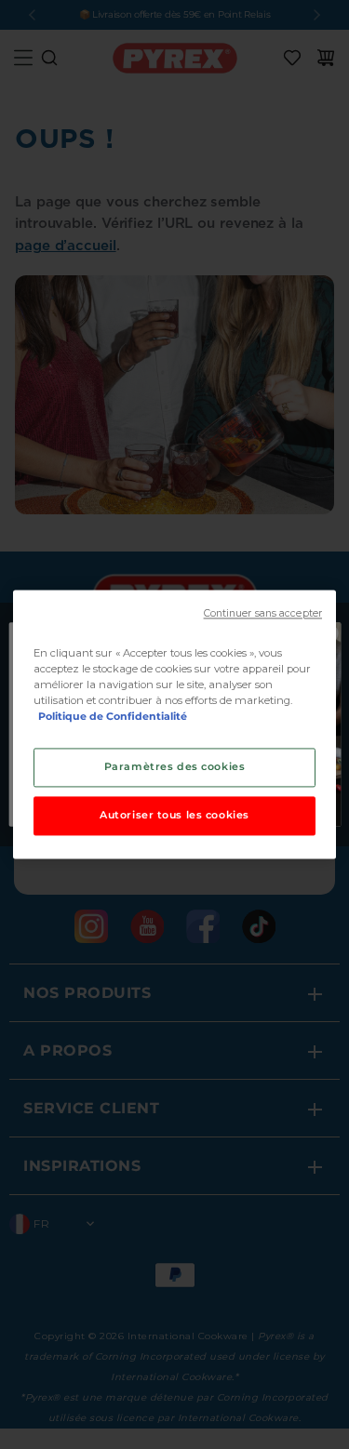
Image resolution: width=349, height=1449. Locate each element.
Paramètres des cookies (175, 767)
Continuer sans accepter (263, 613)
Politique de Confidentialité (112, 717)
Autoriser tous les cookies (174, 815)
